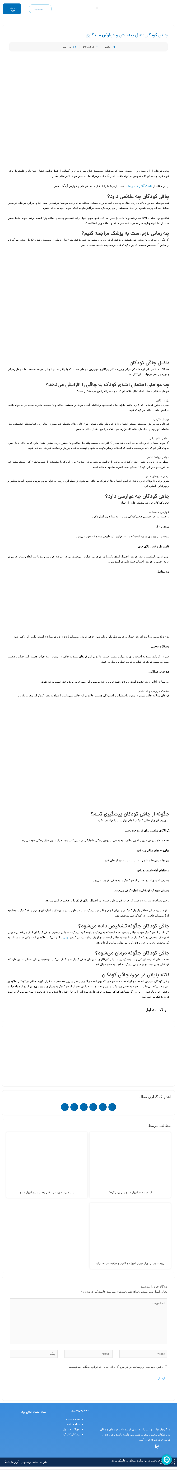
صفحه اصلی (73, 1418)
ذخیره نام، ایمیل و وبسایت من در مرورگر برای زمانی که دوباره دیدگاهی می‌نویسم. (116, 1366)
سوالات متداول (71, 1429)
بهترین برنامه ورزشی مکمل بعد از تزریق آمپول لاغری (47, 1192)
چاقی (107, 47)
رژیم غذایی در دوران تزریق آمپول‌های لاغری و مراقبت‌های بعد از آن (130, 1263)
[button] (97, 8)
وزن (65, 937)
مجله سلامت (73, 1424)
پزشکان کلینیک (71, 1434)
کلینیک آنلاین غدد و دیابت (138, 186)
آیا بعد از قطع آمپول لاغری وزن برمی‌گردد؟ (130, 1192)
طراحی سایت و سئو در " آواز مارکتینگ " (24, 1461)
